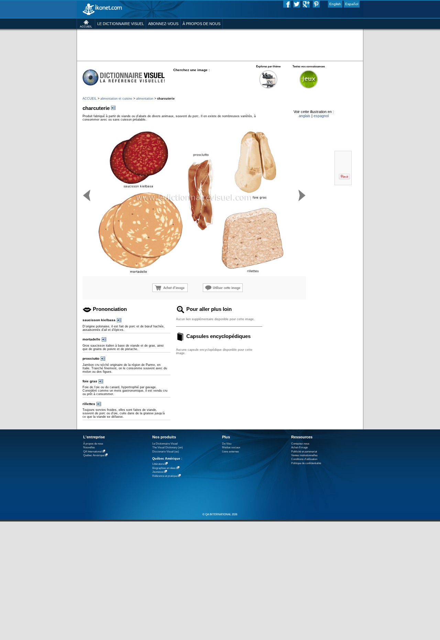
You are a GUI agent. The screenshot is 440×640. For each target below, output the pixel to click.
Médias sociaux (231, 447)
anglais (304, 116)
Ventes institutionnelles (304, 455)
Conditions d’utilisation (304, 459)
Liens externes (230, 451)
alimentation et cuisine (116, 98)
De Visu (226, 443)
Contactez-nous (300, 443)
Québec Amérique (93, 455)
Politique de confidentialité (306, 463)
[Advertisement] (219, 44)
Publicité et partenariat (304, 451)
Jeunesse (157, 471)
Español (351, 4)
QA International (92, 451)
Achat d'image (299, 447)
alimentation (144, 98)
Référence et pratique (164, 476)
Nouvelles (89, 447)
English (335, 4)
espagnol (321, 116)
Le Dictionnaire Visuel (165, 443)
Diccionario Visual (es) (165, 451)
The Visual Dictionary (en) (167, 447)
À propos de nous (93, 443)
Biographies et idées (164, 468)
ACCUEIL (89, 98)
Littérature (158, 463)
